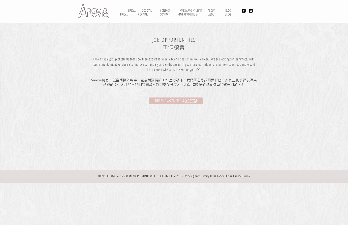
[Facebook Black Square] (244, 11)
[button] (176, 100)
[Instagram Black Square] (251, 11)
